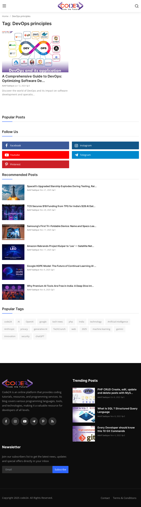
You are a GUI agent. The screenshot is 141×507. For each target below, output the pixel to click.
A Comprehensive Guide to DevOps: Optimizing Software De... (32, 78)
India (81, 321)
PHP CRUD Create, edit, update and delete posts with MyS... (117, 391)
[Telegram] (34, 421)
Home (5, 16)
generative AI (40, 329)
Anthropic (9, 329)
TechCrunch (59, 329)
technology (96, 321)
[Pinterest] (43, 421)
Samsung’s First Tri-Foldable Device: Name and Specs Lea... (61, 226)
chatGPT (40, 336)
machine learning (101, 329)
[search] (136, 6)
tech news (57, 321)
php (71, 321)
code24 (8, 321)
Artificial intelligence (118, 321)
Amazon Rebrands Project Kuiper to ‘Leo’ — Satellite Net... (60, 245)
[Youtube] (25, 421)
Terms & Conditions (124, 498)
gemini (119, 329)
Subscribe (60, 469)
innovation (9, 336)
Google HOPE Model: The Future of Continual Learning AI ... (61, 265)
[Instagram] (15, 421)
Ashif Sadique (8, 85)
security (25, 336)
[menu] (4, 6)
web (74, 329)
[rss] (52, 421)
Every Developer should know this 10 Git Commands (116, 429)
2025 (84, 329)
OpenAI (30, 321)
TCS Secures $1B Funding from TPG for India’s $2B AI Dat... (61, 206)
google (43, 321)
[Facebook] (6, 421)
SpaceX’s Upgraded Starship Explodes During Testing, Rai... (62, 186)
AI (19, 321)
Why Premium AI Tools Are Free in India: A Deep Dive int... (60, 285)
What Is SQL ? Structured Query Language (117, 410)
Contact (105, 498)
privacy (24, 329)
